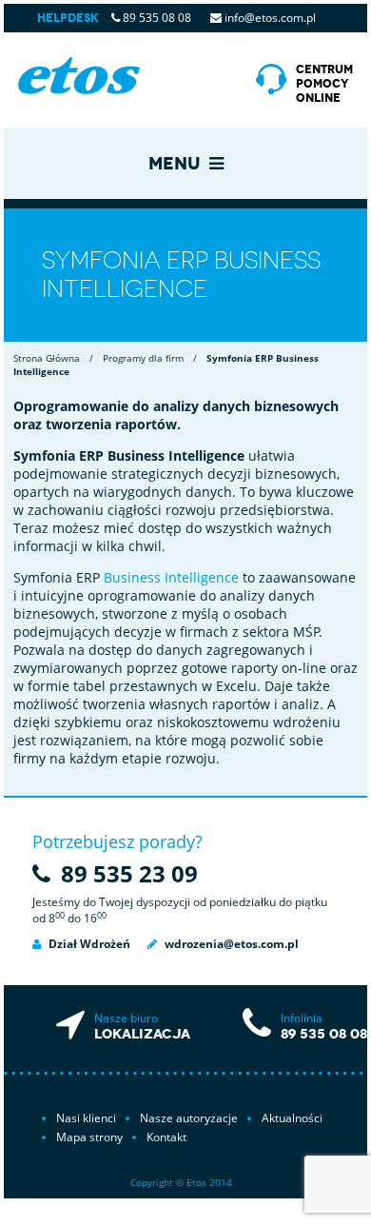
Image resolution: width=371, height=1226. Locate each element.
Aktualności (292, 1118)
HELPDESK (68, 18)
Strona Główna (46, 358)
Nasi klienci (86, 1118)
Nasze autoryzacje (189, 1118)
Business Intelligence (171, 577)
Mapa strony (89, 1137)
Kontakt (166, 1137)
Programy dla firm (143, 358)
